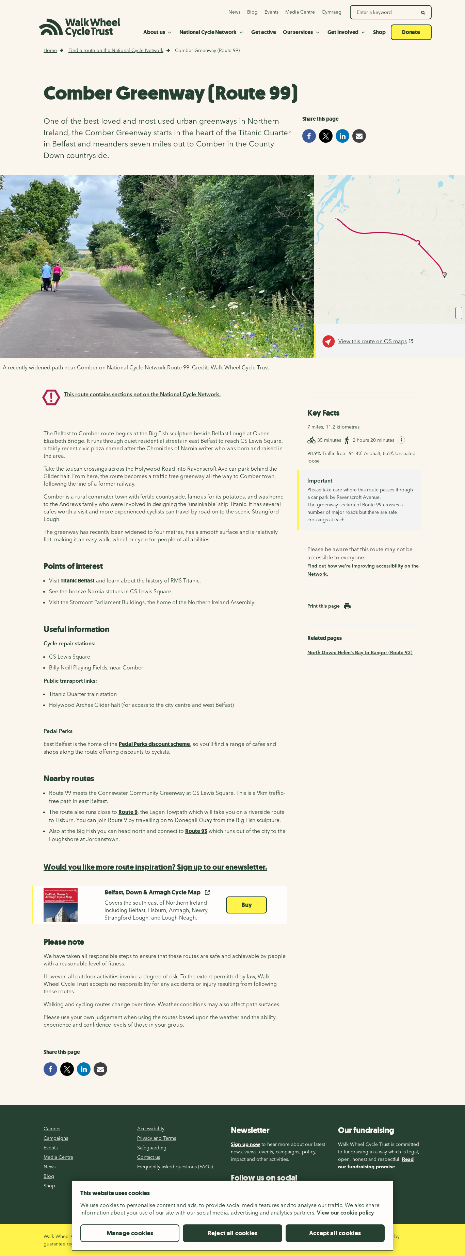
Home (50, 50)
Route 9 (128, 812)
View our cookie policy (345, 1212)
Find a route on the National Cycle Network (115, 50)
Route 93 (196, 831)
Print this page (323, 606)
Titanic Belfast (78, 580)
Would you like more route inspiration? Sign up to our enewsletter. (155, 867)
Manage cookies (130, 1233)
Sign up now (245, 1144)
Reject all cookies (232, 1233)
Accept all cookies (335, 1233)
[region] (232, 1218)
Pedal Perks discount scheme (154, 744)
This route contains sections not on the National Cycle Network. (142, 394)
